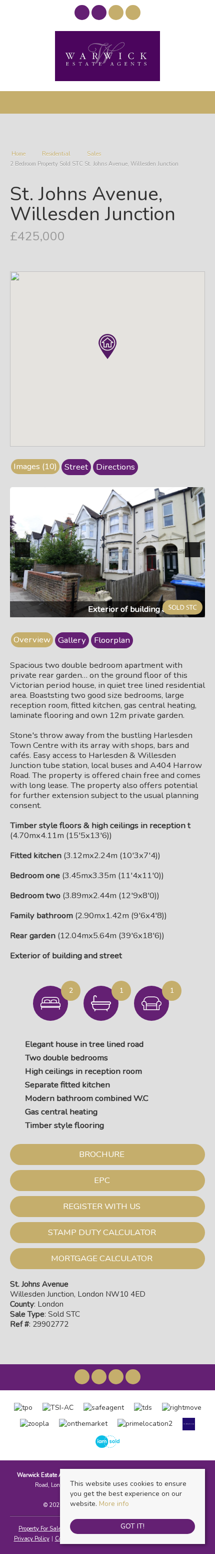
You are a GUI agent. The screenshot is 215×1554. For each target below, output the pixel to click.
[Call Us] (133, 13)
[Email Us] (116, 13)
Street (76, 467)
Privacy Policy (32, 1538)
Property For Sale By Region (53, 1528)
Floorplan (112, 640)
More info (114, 1503)
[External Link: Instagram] (100, 14)
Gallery (72, 640)
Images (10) (35, 466)
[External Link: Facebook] (83, 14)
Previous (24, 556)
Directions (115, 467)
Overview (32, 639)
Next (194, 556)
